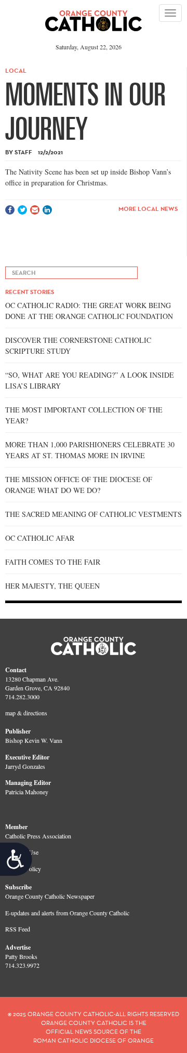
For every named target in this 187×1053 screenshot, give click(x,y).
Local (15, 70)
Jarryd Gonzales (25, 766)
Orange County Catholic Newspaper (50, 896)
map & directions (26, 713)
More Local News (148, 208)
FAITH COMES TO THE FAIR (52, 562)
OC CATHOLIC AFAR (39, 538)
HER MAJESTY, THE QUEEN (52, 586)
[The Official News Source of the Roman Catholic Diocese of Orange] (94, 17)
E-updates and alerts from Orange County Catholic (67, 913)
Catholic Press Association (38, 836)
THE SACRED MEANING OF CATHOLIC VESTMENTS (93, 514)
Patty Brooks (21, 956)
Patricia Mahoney (26, 792)
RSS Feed (17, 929)
